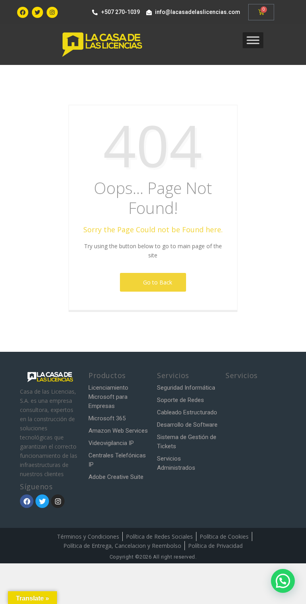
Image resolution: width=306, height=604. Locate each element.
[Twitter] (37, 12)
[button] (283, 581)
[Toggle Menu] (253, 40)
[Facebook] (22, 12)
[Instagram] (52, 12)
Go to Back (156, 282)
